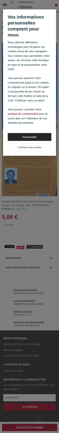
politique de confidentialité (23, 113)
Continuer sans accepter (30, 147)
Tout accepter (29, 137)
